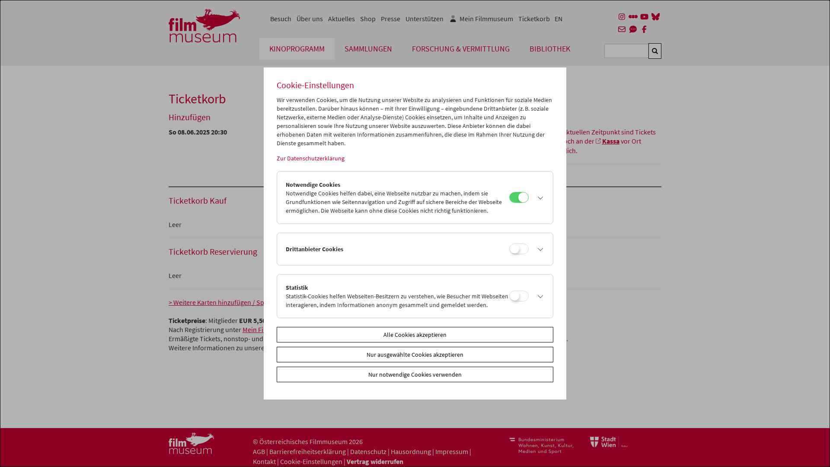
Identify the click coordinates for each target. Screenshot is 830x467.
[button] (538, 197)
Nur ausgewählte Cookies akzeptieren (415, 354)
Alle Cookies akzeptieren (415, 335)
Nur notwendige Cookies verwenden (415, 374)
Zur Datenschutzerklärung (311, 158)
